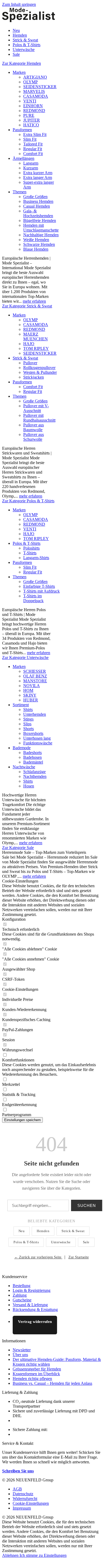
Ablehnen (11, 1555)
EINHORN (33, 106)
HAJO (28, 343)
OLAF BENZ (35, 676)
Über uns (20, 1354)
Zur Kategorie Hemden (21, 63)
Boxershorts (33, 733)
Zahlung (20, 1295)
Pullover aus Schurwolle (33, 437)
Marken (19, 72)
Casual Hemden (36, 206)
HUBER (30, 700)
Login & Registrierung (31, 1290)
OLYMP (30, 82)
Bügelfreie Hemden (39, 220)
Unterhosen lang (37, 738)
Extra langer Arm (37, 177)
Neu (21, 1231)
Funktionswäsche (37, 743)
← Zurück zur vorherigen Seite (38, 1257)
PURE (28, 115)
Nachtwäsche (24, 767)
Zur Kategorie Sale (18, 847)
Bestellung (21, 1285)
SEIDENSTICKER (40, 86)
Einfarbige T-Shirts (39, 586)
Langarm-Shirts (36, 557)
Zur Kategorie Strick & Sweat (27, 306)
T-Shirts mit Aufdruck (41, 591)
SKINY (29, 695)
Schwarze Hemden (39, 244)
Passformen (22, 129)
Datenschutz (23, 1494)
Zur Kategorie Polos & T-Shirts (28, 501)
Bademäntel (33, 762)
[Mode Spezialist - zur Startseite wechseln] (28, 21)
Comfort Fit (33, 153)
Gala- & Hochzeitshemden (38, 213)
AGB (17, 1489)
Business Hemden (38, 201)
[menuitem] (57, 30)
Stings (28, 719)
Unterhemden (34, 714)
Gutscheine (22, 1300)
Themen (19, 192)
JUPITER (31, 120)
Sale (86, 1242)
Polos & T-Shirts (26, 543)
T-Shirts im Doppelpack (33, 598)
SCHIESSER (34, 671)
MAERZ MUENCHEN (35, 336)
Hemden (43, 1231)
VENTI (29, 101)
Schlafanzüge (34, 771)
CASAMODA (35, 96)
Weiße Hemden (36, 239)
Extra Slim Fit (34, 134)
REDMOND (34, 110)
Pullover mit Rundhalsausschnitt (39, 417)
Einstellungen (55, 1555)
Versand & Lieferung (30, 1304)
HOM (28, 690)
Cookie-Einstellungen (31, 1503)
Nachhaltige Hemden (41, 235)
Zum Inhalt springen (19, 4)
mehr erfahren (34, 301)
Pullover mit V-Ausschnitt (36, 408)
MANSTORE (35, 681)
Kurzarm (30, 168)
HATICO (31, 125)
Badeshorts (32, 752)
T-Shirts (29, 553)
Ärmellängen (23, 158)
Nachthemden (34, 776)
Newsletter (22, 1350)
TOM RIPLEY (36, 348)
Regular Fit (32, 149)
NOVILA (31, 685)
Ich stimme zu (32, 1555)
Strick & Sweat (25, 358)
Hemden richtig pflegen (32, 1378)
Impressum (22, 1508)
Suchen (86, 1205)
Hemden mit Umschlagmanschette (41, 227)
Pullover (30, 363)
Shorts (28, 728)
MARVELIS (34, 91)
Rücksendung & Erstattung (35, 1309)
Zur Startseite (78, 1257)
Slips (27, 724)
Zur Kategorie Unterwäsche (25, 657)
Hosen (28, 786)
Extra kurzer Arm (37, 172)
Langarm (30, 163)
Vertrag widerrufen (35, 1321)
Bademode (22, 747)
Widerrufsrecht (25, 1498)
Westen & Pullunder (40, 372)
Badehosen (32, 757)
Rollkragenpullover (39, 367)
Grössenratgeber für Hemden (37, 1369)
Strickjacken (33, 377)
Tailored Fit (33, 144)
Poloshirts (31, 548)
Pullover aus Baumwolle (33, 427)
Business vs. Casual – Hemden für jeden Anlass (52, 1383)
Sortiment (21, 704)
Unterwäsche (61, 1242)
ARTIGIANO (35, 77)
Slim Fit (29, 139)
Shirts (28, 709)
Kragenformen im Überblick (36, 1374)
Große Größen (35, 196)
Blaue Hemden (35, 249)
